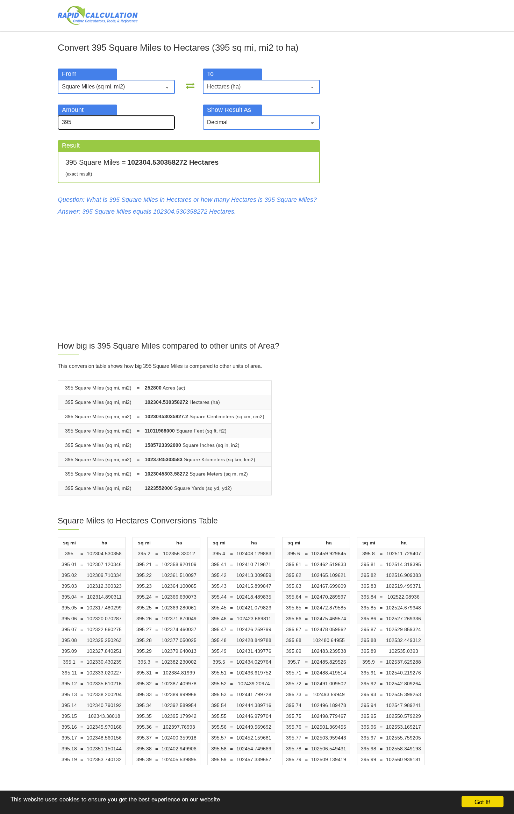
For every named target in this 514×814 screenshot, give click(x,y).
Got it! (482, 801)
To (210, 73)
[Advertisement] (189, 279)
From (69, 73)
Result (71, 145)
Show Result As (229, 109)
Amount (73, 109)
